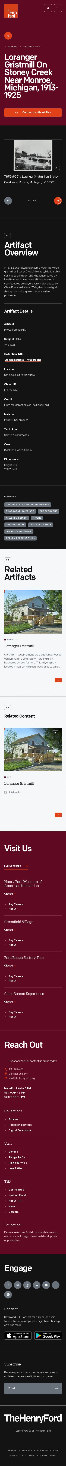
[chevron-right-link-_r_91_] (58, 680)
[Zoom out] (39, 168)
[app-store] (18, 1336)
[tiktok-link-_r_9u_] (55, 1285)
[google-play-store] (48, 1336)
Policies (27, 1451)
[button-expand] (55, 732)
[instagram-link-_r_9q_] (17, 1285)
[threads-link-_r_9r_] (27, 1285)
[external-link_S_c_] (33, 1078)
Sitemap (30, 1456)
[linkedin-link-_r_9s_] (36, 1285)
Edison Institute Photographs (23, 360)
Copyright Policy (47, 1451)
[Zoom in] (30, 168)
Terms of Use (47, 1456)
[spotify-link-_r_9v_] (8, 1294)
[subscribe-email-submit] (56, 1388)
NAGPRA (12, 1451)
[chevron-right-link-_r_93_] (58, 815)
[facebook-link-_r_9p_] (8, 1285)
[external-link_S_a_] (33, 1070)
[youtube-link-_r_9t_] (46, 1285)
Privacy (15, 1456)
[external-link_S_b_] (33, 1074)
